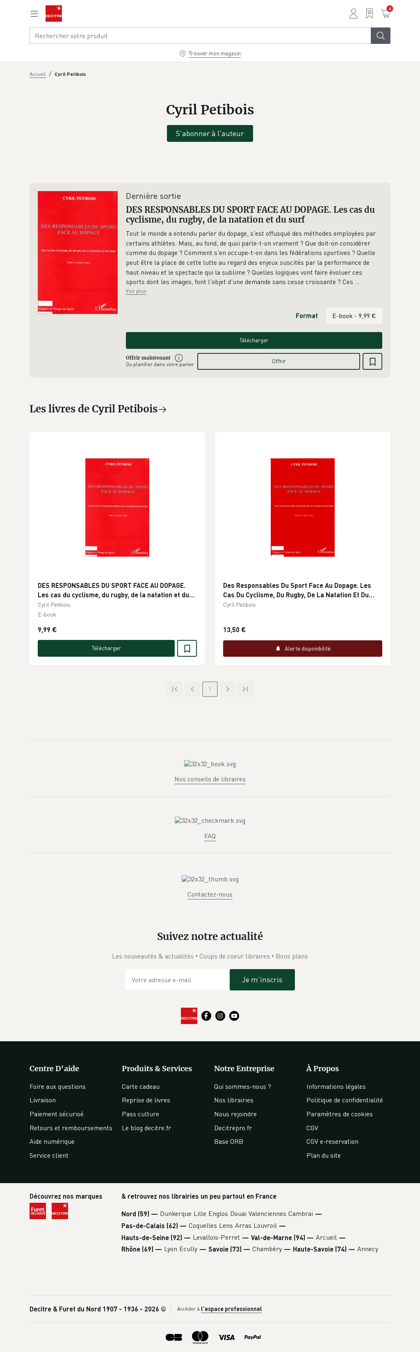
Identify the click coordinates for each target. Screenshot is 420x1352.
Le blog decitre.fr (146, 1128)
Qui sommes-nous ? (242, 1086)
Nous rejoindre (235, 1114)
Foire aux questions (58, 1086)
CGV (312, 1128)
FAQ (210, 836)
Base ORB (228, 1141)
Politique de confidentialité (344, 1100)
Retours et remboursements (71, 1128)
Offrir (279, 360)
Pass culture (140, 1114)
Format (307, 315)
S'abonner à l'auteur (210, 133)
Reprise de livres (146, 1100)
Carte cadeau (141, 1086)
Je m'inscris (262, 979)
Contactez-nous (210, 894)
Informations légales (336, 1086)
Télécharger (254, 340)
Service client (49, 1155)
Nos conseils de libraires (210, 779)
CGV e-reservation (332, 1141)
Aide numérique (52, 1141)
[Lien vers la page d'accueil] (54, 13)
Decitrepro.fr (233, 1128)
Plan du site (323, 1155)
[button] (254, 258)
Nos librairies (233, 1100)
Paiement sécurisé (57, 1114)
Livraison (43, 1100)
